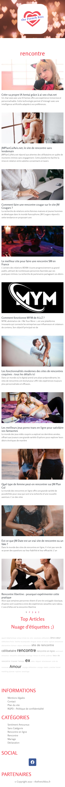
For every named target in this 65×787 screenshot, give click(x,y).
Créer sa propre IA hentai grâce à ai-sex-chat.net (29, 94)
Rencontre (13, 735)
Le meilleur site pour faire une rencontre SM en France (29, 262)
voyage (40, 667)
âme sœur (55, 637)
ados (33, 661)
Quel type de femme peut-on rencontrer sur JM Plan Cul (31, 485)
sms (31, 638)
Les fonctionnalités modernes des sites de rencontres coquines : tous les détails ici (32, 372)
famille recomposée (22, 642)
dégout (38, 661)
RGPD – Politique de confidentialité (26, 708)
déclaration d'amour (9, 646)
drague (33, 642)
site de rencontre (42, 645)
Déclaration (14, 742)
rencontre (26, 650)
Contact (12, 701)
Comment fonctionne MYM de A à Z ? (23, 317)
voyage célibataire (29, 667)
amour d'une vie (23, 638)
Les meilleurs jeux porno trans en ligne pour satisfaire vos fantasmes (32, 429)
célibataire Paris (8, 642)
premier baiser (55, 667)
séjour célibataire (24, 646)
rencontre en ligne (46, 651)
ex (27, 660)
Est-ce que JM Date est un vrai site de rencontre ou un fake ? (32, 542)
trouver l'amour (17, 661)
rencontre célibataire (18, 656)
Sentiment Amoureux (18, 724)
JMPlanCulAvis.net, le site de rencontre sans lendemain (27, 149)
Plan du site (14, 705)
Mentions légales (16, 697)
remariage (25, 672)
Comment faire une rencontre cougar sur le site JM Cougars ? (30, 206)
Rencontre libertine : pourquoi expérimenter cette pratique (30, 595)
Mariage (12, 739)
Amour (15, 666)
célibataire (9, 651)
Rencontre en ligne (17, 731)
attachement (46, 661)
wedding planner (8, 672)
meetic (46, 667)
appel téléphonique (9, 638)
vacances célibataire (42, 638)
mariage (29, 656)
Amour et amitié (39, 656)
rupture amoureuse (56, 642)
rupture (18, 672)
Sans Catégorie (15, 728)
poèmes (49, 656)
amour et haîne (42, 642)
